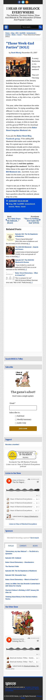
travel (23, 207)
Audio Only (21, 423)
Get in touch (34, 538)
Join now (23, 428)
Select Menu (6, 27)
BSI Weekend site (13, 172)
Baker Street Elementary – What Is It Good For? (21, 579)
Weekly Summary (24, 419)
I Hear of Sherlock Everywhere (23, 10)
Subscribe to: (14, 413)
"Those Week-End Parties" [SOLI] (20, 45)
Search (40, 27)
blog (11, 204)
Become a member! (12, 444)
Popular (11, 546)
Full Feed (20, 416)
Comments (23, 546)
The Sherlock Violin (12, 566)
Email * (13, 403)
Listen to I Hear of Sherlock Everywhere (23, 524)
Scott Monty (16, 53)
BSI (14, 204)
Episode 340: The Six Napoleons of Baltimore (21, 571)
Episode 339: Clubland (13, 558)
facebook (19, 2)
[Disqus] (23, 319)
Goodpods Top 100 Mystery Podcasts (23, 462)
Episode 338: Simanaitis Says (15, 575)
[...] (29, 243)
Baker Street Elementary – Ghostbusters (19, 562)
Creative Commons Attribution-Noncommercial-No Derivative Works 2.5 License (22, 688)
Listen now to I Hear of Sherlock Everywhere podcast (23, 465)
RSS (26, 2)
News (17, 207)
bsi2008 (20, 204)
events (11, 207)
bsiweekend (30, 204)
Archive (35, 546)
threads (23, 2)
